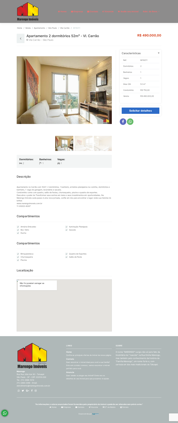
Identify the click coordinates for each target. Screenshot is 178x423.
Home (19, 28)
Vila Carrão (65, 28)
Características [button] (131, 53)
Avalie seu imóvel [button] (129, 11)
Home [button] (63, 11)
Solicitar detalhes (140, 110)
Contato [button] (93, 11)
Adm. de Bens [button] (150, 11)
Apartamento (39, 28)
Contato (81, 407)
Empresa (67, 407)
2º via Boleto (110, 407)
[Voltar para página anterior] (20, 38)
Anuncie (87, 375)
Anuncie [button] (109, 11)
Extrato (125, 407)
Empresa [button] (78, 11)
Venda (28, 28)
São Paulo (52, 28)
